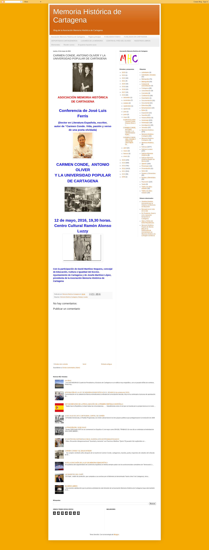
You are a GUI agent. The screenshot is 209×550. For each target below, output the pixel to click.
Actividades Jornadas (149, 75)
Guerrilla (144, 115)
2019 (124, 86)
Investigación (146, 125)
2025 (124, 72)
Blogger (116, 534)
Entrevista (145, 105)
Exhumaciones (146, 108)
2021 (124, 81)
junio (125, 114)
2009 (124, 177)
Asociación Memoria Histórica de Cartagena (68, 37)
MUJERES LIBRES (71, 486)
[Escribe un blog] (92, 294)
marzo (125, 151)
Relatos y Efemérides (149, 177)
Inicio (84, 364)
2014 (124, 163)
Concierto (145, 93)
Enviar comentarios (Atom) (71, 368)
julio (125, 112)
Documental (145, 103)
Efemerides (55, 45)
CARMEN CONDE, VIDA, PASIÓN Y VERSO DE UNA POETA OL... (129, 141)
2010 (124, 174)
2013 (124, 166)
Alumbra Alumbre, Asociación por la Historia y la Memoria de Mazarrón (148, 204)
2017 (124, 92)
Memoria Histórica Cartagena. (147, 139)
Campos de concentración (146, 85)
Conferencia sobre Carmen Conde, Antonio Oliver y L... (129, 122)
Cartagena (145, 88)
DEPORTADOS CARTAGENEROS (64, 41)
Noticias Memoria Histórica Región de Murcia (148, 159)
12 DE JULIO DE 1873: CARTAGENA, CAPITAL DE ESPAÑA (84, 416)
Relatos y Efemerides (149, 173)
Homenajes (145, 122)
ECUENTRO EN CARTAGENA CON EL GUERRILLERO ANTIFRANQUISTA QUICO (92, 439)
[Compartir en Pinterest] (99, 294)
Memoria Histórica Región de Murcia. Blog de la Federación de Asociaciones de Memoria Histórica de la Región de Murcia (149, 230)
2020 (124, 84)
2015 (124, 160)
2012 (124, 168)
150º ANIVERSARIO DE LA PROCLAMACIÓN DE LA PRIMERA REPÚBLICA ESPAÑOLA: (94, 404)
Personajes (145, 166)
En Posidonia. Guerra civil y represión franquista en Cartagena (149, 215)
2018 (124, 89)
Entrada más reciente (61, 364)
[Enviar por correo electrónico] (90, 294)
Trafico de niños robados (147, 187)
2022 (124, 78)
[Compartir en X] (95, 294)
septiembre (127, 106)
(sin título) (68, 380)
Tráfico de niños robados (147, 191)
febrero (126, 153)
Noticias (144, 147)
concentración (146, 91)
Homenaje (145, 120)
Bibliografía (145, 81)
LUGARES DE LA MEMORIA (92, 41)
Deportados (145, 98)
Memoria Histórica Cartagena (68, 297)
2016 (124, 95)
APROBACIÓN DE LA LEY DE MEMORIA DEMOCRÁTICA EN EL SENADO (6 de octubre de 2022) (97, 392)
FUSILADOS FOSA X (112, 37)
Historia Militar (146, 118)
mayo (125, 117)
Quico (143, 171)
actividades (145, 72)
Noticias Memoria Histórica (147, 154)
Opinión (144, 163)
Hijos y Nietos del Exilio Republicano (148, 222)
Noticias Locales (83, 297)
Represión (145, 182)
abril (125, 148)
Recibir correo (69, 45)
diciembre (126, 97)
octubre (126, 103)
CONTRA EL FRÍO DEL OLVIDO (118, 41)
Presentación (146, 168)
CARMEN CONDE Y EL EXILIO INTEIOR (78, 451)
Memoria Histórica (147, 130)
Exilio (143, 110)
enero (125, 156)
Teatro (144, 184)
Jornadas (145, 127)
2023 (124, 75)
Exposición (145, 113)
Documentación (147, 100)
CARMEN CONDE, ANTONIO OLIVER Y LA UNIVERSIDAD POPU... (129, 131)
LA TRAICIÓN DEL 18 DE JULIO (75, 427)
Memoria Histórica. (148, 142)
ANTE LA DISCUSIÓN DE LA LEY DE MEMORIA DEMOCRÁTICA (86, 463)
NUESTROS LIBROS (142, 41)
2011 (124, 171)
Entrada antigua (106, 364)
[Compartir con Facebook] (97, 294)
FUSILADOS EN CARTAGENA (135, 37)
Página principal (94, 37)
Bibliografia (145, 79)
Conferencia (146, 95)
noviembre (127, 100)
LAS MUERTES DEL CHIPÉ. (74, 474)
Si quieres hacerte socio (87, 45)
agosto (125, 109)
